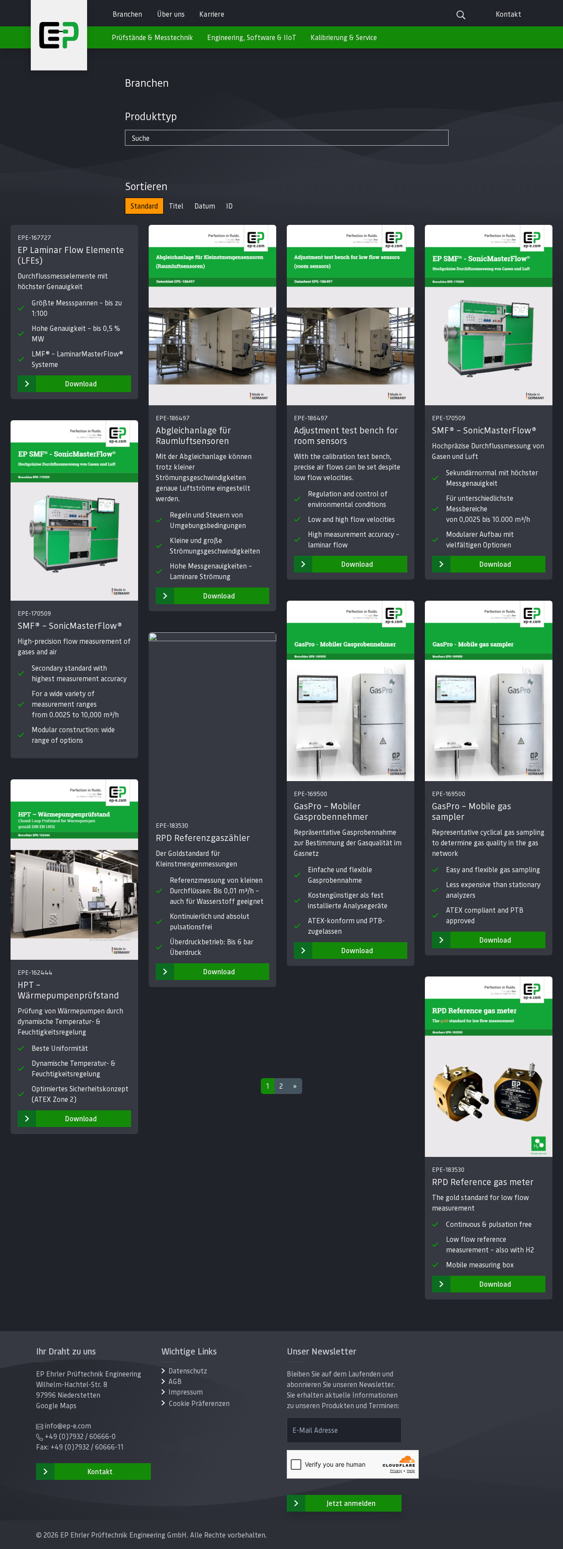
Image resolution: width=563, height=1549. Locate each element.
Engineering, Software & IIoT (251, 37)
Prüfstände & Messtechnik (152, 37)
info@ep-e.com (68, 1425)
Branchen (128, 13)
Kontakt (508, 13)
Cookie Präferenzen (199, 1403)
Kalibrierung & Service (344, 37)
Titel (176, 205)
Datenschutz (187, 1370)
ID (229, 205)
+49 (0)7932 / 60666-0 (80, 1436)
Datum (204, 205)
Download (81, 383)
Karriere (211, 13)
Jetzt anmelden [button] (351, 1503)
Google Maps (56, 1405)
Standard (144, 205)
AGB (175, 1381)
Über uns (171, 13)
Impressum (185, 1391)
